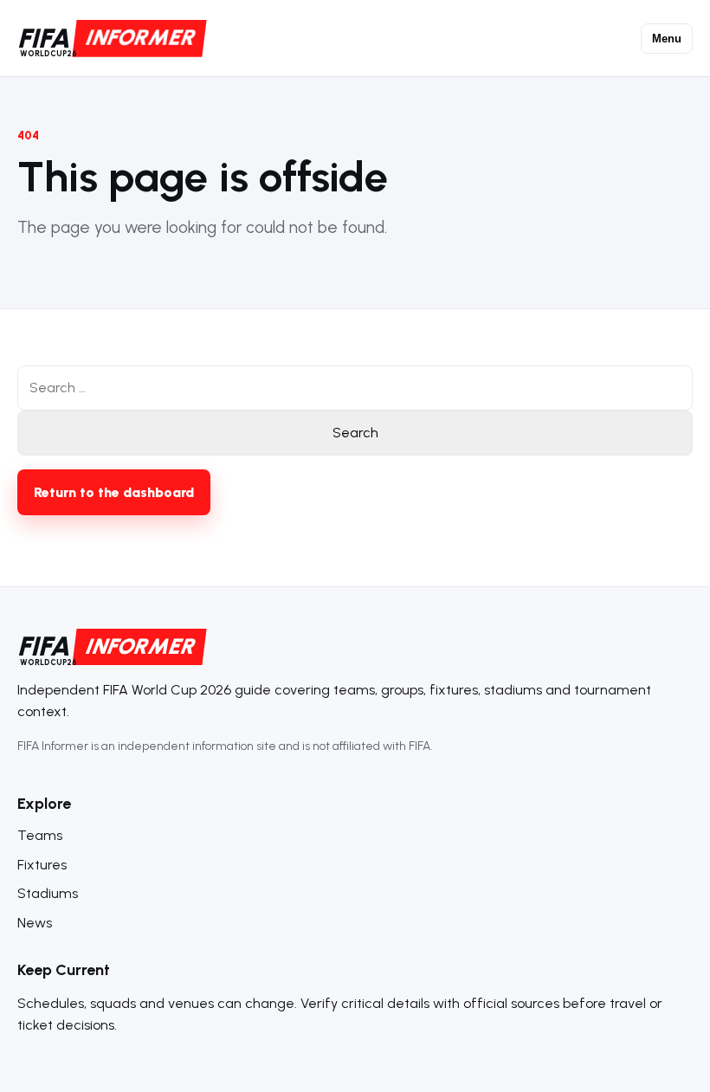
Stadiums (47, 893)
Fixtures (42, 864)
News (34, 922)
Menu (666, 38)
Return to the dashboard (114, 492)
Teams (39, 835)
